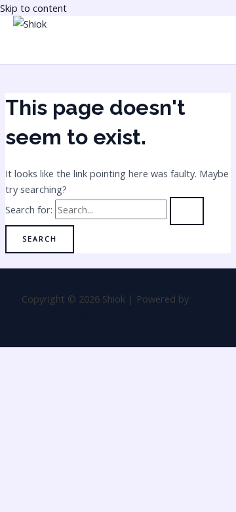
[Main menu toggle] (42, 48)
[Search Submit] (187, 211)
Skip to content (33, 7)
